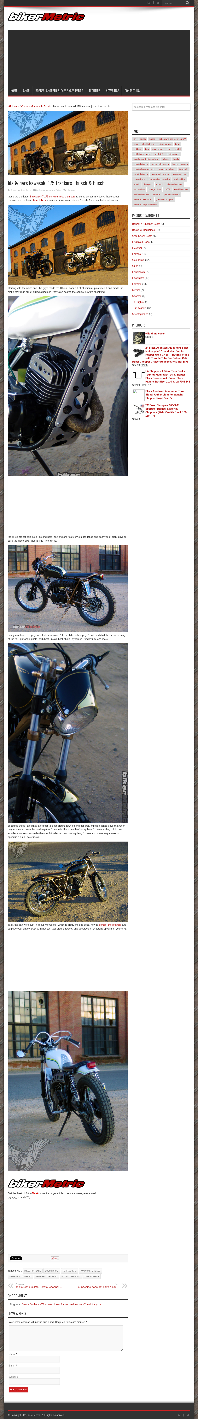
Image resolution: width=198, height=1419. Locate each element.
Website (13, 1376)
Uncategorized (140, 314)
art (135, 139)
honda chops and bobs (144, 169)
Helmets (137, 284)
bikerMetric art (148, 144)
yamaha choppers (164, 199)
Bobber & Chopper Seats (146, 223)
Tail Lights (138, 302)
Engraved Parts (141, 241)
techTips (94, 90)
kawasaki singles (90, 1271)
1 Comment (71, 190)
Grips (135, 266)
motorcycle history (160, 174)
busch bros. (52, 1271)
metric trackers (70, 1276)
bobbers (138, 149)
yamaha (156, 194)
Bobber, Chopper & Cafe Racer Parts (59, 90)
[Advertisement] (99, 57)
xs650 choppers (141, 194)
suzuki (137, 184)
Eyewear (137, 247)
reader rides (179, 179)
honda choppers (180, 164)
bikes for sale (32, 1271)
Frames (136, 253)
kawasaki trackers (46, 1276)
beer (136, 144)
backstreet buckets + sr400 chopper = (38, 1285)
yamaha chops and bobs (145, 204)
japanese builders (167, 169)
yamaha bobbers (172, 194)
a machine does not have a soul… (99, 1285)
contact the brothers (110, 924)
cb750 (178, 149)
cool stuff (159, 154)
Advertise (112, 90)
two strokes (91, 1276)
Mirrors (136, 290)
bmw (177, 144)
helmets (165, 159)
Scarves (137, 296)
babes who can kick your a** (172, 139)
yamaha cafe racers (143, 199)
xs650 (167, 189)
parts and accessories (159, 179)
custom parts (173, 154)
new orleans (139, 179)
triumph (159, 184)
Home (13, 90)
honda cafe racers (160, 164)
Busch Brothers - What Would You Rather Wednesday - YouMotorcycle (61, 1304)
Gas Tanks (138, 259)
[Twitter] (158, 3)
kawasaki (183, 169)
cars (169, 149)
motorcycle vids (180, 174)
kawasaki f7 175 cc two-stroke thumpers (52, 196)
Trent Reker (26, 190)
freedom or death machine (146, 159)
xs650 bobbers (181, 189)
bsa (147, 149)
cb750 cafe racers (142, 154)
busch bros (40, 200)
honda (176, 159)
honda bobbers (141, 164)
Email (12, 1365)
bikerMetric (34, 1415)
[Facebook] (153, 3)
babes (152, 139)
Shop (26, 90)
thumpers (148, 184)
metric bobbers (141, 174)
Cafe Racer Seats (142, 235)
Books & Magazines (143, 229)
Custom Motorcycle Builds (36, 106)
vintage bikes (154, 189)
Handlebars (138, 272)
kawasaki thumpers (20, 1276)
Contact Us (132, 90)
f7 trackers (69, 1271)
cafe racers (157, 149)
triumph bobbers (174, 184)
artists (143, 139)
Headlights (138, 278)
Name (12, 1354)
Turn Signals (139, 308)
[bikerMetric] (46, 18)
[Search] (187, 3)
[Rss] (149, 3)
